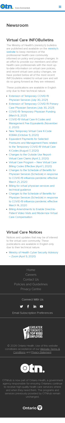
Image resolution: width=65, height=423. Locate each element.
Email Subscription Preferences (32, 313)
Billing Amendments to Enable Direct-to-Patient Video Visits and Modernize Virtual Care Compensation (33, 213)
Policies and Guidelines (31, 284)
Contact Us (31, 279)
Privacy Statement (41, 352)
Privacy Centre (31, 289)
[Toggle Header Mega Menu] (61, 7)
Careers (30, 275)
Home (31, 270)
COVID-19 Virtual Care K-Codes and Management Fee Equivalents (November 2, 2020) (33, 123)
